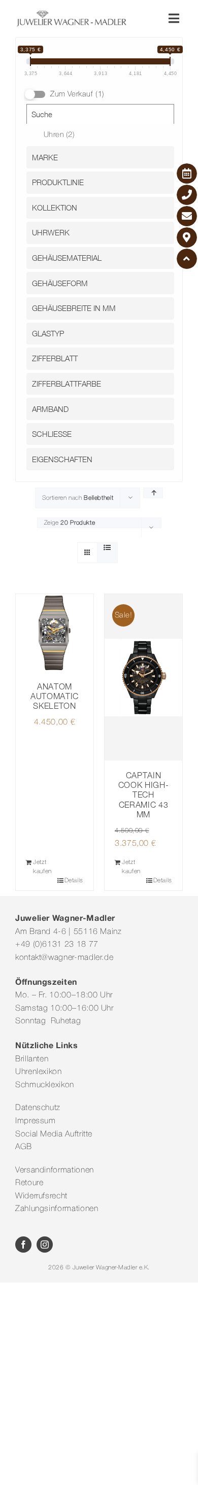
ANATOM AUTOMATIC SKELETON (54, 696)
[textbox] (103, 157)
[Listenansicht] (107, 548)
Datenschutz (37, 1108)
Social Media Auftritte (53, 1134)
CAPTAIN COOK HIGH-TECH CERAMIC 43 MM (143, 795)
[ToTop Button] (187, 259)
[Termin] (187, 173)
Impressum (35, 1121)
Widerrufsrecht (41, 1196)
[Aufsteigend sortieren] (153, 493)
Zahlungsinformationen (56, 1209)
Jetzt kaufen (42, 866)
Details (73, 880)
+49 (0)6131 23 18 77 (56, 944)
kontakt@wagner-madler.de (64, 957)
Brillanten (31, 1059)
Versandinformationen (54, 1170)
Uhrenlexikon (38, 1072)
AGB (23, 1147)
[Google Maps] (187, 237)
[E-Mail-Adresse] (187, 216)
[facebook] (23, 1244)
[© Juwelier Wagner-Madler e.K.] (71, 14)
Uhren (59, 135)
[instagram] (45, 1244)
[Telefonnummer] (187, 195)
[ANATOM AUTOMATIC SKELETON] (54, 633)
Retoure (29, 1183)
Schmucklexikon (44, 1085)
